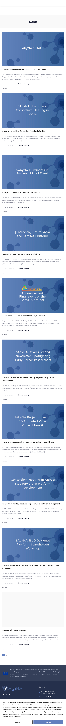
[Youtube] (8, 3)
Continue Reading (23, 84)
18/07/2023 (4, 649)
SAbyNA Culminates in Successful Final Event (21, 192)
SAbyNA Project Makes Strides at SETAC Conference (24, 69)
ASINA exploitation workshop (14, 630)
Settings (17, 722)
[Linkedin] (3, 3)
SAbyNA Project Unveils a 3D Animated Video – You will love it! (28, 442)
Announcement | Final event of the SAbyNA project (23, 316)
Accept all (48, 722)
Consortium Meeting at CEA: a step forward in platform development (31, 504)
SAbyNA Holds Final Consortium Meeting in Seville (23, 131)
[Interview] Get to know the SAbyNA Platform (21, 254)
